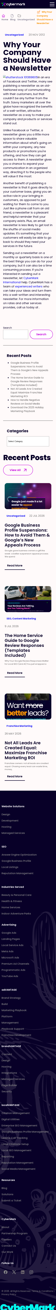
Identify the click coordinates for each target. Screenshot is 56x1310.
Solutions (7, 1194)
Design (6, 814)
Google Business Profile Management (25, 1132)
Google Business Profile (16, 861)
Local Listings (10, 867)
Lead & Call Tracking (15, 1138)
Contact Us (9, 1246)
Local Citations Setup (15, 1144)
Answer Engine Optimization (19, 854)
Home (5, 19)
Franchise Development (16, 1035)
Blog (12, 19)
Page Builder (9, 1085)
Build (5, 1004)
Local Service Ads (12, 945)
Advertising (9, 925)
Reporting (8, 1156)
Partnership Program (15, 1233)
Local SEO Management (16, 1150)
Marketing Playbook (14, 1010)
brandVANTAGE (11, 1046)
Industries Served (13, 887)
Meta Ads (8, 951)
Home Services (11, 907)
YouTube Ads (10, 976)
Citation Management (16, 1113)
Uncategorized (26, 19)
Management (10, 1022)
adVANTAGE (9, 990)
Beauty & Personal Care (16, 895)
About (5, 1227)
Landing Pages (11, 939)
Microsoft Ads (10, 957)
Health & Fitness (12, 901)
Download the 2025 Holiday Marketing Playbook (27, 409)
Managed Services (13, 833)
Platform (7, 1016)
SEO (4, 846)
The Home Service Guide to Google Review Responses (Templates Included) (27, 381)
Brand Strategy (11, 998)
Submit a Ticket (11, 1200)
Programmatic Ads (13, 970)
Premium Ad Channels (15, 964)
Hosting (6, 827)
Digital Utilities (11, 1119)
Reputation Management (17, 873)
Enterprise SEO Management (19, 1125)
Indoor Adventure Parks (16, 913)
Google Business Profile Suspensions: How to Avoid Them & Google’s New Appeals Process (29, 368)
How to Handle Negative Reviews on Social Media (25, 401)
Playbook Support (13, 1029)
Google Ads (9, 933)
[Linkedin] (22, 1272)
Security (7, 1091)
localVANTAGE (10, 1105)
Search (7, 328)
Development (10, 820)
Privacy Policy (9, 1294)
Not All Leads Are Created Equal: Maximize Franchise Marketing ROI (26, 392)
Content (7, 1054)
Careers (7, 1239)
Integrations (9, 1073)
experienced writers (28, 286)
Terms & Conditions (42, 1291)
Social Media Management (18, 1169)
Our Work (7, 1252)
